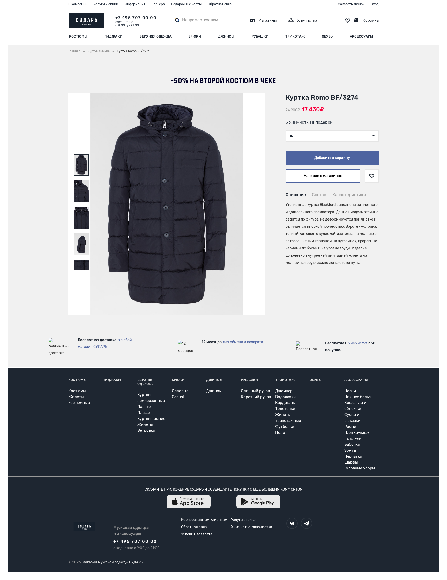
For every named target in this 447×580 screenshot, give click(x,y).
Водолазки (285, 396)
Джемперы (285, 390)
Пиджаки (113, 36)
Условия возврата (196, 534)
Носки (350, 390)
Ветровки (146, 430)
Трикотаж (295, 36)
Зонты (350, 450)
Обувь (327, 36)
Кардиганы (285, 402)
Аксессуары (361, 36)
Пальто (144, 406)
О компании (77, 4)
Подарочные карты (186, 4)
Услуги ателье (243, 520)
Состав (319, 194)
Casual (178, 396)
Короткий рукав (256, 396)
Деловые (180, 390)
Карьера (158, 4)
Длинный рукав (255, 390)
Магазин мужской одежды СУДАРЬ (112, 562)
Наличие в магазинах (323, 176)
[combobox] (332, 136)
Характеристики (349, 194)
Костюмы (78, 36)
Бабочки (352, 444)
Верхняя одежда (155, 36)
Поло (280, 432)
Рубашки (260, 36)
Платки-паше (356, 432)
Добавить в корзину (332, 158)
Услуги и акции (106, 4)
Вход (375, 4)
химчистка (358, 343)
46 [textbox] (292, 136)
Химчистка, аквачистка (251, 527)
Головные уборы (359, 468)
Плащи (143, 412)
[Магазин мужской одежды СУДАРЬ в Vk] (292, 523)
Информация (134, 4)
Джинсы (226, 36)
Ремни (350, 426)
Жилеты (145, 424)
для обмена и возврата (243, 342)
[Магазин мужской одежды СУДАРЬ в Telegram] (306, 523)
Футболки (284, 426)
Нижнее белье (357, 396)
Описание (296, 194)
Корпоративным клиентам (204, 520)
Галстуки (352, 438)
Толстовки (285, 408)
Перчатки (353, 456)
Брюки (194, 36)
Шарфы (351, 462)
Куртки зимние (151, 418)
